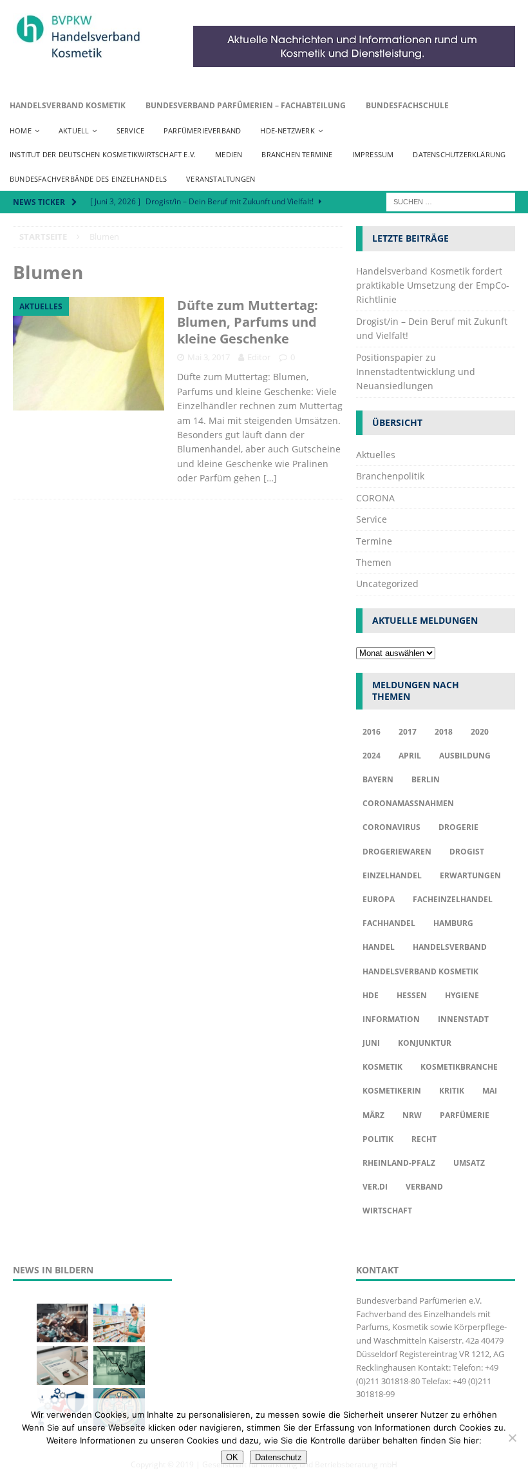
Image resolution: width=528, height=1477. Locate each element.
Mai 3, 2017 (208, 357)
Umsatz (469, 1162)
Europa (379, 899)
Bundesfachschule (407, 105)
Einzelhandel (392, 875)
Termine (374, 541)
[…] (270, 478)
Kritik (451, 1090)
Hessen (412, 995)
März (373, 1115)
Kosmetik (382, 1066)
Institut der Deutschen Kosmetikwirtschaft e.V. (103, 154)
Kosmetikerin (392, 1090)
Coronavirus (391, 827)
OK (232, 1457)
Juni (371, 1043)
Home (21, 130)
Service (130, 130)
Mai (489, 1090)
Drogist (466, 851)
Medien (228, 154)
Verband (424, 1186)
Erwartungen (470, 875)
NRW (412, 1115)
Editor (258, 357)
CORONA (375, 498)
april (410, 755)
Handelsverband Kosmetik (68, 105)
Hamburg (453, 923)
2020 (480, 731)
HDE (371, 995)
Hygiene (462, 995)
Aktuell (74, 130)
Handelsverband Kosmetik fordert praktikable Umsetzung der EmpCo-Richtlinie (432, 285)
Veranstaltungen (220, 179)
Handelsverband (450, 946)
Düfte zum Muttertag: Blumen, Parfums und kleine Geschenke (247, 321)
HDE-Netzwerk (287, 130)
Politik (378, 1139)
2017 (408, 731)
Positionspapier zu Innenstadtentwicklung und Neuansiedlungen (415, 371)
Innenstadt (463, 1019)
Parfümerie (464, 1115)
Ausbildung (465, 755)
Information (391, 1019)
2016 (372, 731)
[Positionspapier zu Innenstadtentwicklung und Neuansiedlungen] (62, 1365)
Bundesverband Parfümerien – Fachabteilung (246, 105)
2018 (444, 731)
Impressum (373, 154)
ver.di (375, 1186)
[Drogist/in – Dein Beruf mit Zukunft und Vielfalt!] (119, 1323)
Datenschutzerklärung (459, 154)
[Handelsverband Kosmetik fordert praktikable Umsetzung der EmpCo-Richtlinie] (62, 1323)
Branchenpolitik (390, 476)
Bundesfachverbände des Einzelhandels (88, 179)
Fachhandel (389, 923)
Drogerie (458, 827)
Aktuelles (375, 455)
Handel (379, 946)
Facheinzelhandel (453, 899)
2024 (372, 755)
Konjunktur (424, 1043)
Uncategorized (387, 583)
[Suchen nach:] (450, 201)
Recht (424, 1139)
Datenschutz (278, 1457)
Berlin (425, 779)
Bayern (378, 779)
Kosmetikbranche (459, 1066)
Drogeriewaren (397, 851)
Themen (373, 562)
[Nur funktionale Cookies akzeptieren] (511, 1437)
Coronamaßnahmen (408, 803)
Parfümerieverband (202, 130)
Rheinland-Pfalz (399, 1162)
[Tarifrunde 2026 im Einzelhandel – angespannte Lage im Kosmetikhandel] (119, 1365)
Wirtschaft (387, 1210)
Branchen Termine (296, 154)
